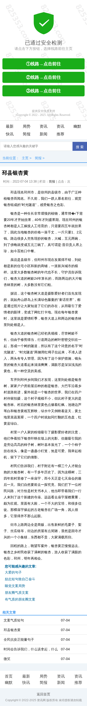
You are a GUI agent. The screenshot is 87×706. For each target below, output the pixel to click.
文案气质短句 (14, 620)
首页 (9, 676)
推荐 (60, 134)
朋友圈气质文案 (17, 592)
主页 (25, 158)
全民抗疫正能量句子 (19, 639)
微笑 (7, 659)
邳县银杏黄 (12, 630)
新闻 (43, 134)
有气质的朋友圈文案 (20, 599)
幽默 (77, 126)
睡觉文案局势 (15, 586)
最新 (10, 126)
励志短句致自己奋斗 (20, 579)
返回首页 (43, 694)
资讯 (43, 126)
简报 (26, 134)
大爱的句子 (13, 572)
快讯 (10, 134)
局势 (26, 126)
